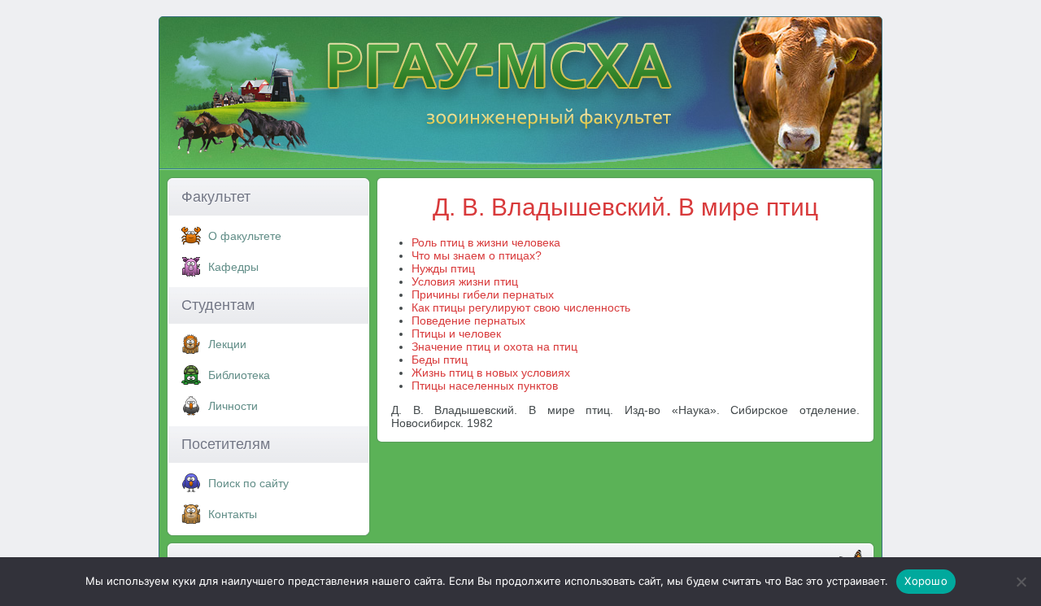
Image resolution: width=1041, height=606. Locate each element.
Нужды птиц (443, 268)
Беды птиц (440, 359)
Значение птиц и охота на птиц (494, 346)
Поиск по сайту (248, 483)
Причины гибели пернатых (483, 294)
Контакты (232, 514)
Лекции (227, 344)
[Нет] (1021, 581)
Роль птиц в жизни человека (486, 242)
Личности (233, 405)
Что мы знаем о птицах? (477, 255)
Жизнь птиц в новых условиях (491, 372)
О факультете (244, 235)
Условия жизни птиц (465, 281)
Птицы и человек (456, 333)
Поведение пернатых (468, 320)
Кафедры (233, 266)
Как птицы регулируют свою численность (521, 307)
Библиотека (239, 374)
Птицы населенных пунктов (485, 385)
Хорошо (925, 580)
